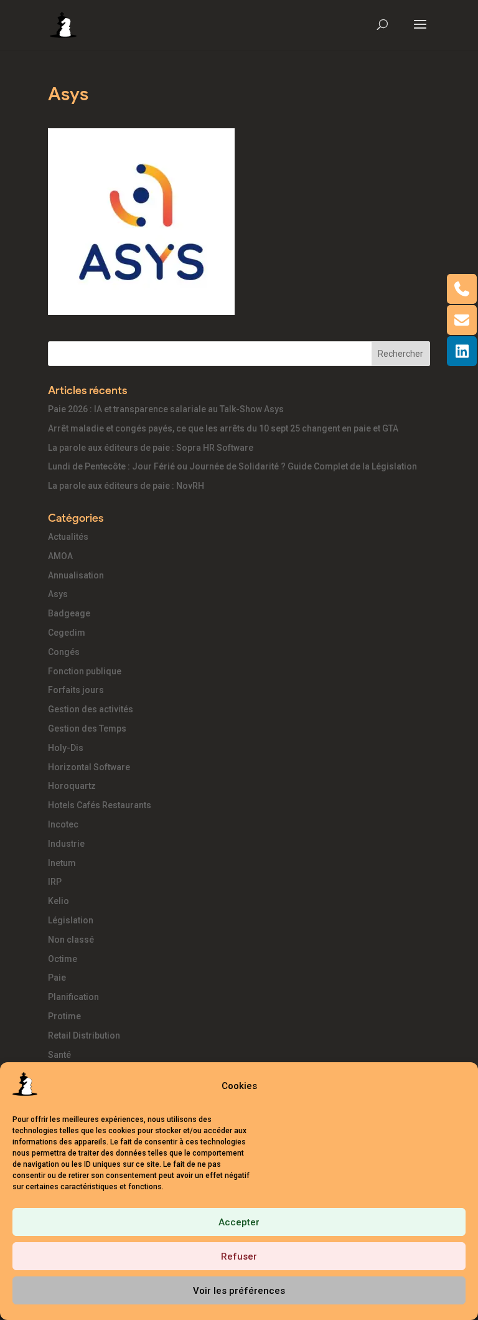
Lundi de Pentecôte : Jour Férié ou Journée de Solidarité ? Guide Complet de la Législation (232, 466)
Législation (70, 920)
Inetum (62, 863)
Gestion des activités (90, 709)
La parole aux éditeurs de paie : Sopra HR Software (150, 448)
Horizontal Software (89, 767)
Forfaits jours (76, 690)
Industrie (66, 844)
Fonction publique (84, 671)
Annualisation (76, 575)
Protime (64, 1016)
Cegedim (66, 633)
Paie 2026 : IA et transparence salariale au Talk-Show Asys (166, 409)
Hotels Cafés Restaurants (99, 805)
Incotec (63, 824)
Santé (59, 1055)
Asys (58, 594)
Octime (62, 959)
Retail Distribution (84, 1035)
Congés (64, 652)
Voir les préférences (239, 1290)
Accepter (239, 1222)
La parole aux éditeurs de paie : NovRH (126, 486)
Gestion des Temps (87, 728)
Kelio (58, 901)
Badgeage (69, 613)
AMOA (60, 556)
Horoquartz (72, 786)
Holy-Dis (65, 748)
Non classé (71, 940)
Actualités (68, 537)
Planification (73, 997)
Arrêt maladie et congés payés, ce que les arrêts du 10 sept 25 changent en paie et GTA (223, 428)
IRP (55, 882)
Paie (57, 978)
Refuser (239, 1256)
